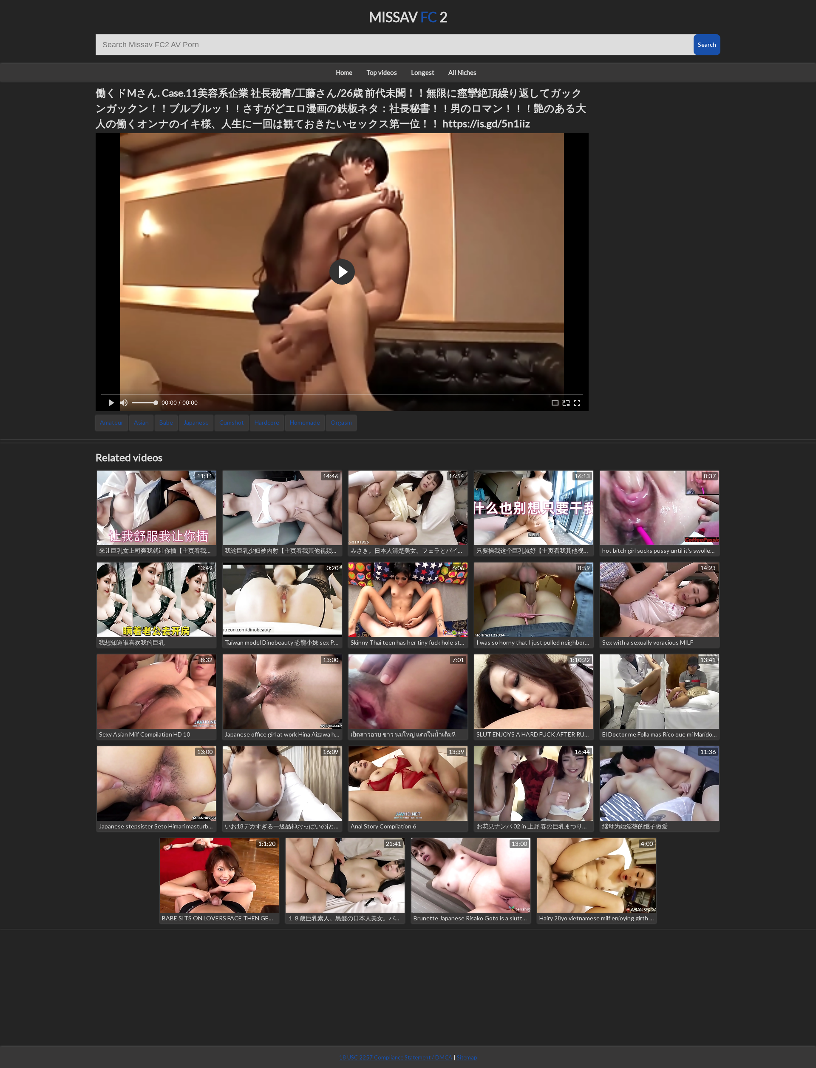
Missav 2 (408, 17)
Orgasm (341, 422)
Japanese (196, 422)
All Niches (462, 72)
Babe (166, 422)
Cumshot (231, 422)
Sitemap (467, 1057)
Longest (422, 72)
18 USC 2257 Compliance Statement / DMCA (395, 1057)
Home (344, 72)
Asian (141, 422)
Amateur (111, 422)
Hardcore (267, 422)
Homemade (305, 422)
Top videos (381, 72)
